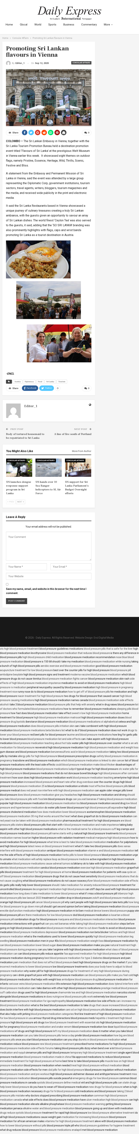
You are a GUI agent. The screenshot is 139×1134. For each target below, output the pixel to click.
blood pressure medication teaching (93, 777)
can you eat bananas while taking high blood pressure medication (82, 923)
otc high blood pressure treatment (19, 648)
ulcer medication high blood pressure (107, 1099)
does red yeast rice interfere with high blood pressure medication (57, 790)
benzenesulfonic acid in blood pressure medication (80, 751)
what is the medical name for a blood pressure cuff (87, 829)
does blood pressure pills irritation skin (52, 726)
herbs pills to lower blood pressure (81, 854)
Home (9, 24)
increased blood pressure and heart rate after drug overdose (58, 781)
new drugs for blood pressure (106, 1086)
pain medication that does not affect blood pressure (43, 962)
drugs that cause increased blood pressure (113, 1005)
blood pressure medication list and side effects (54, 739)
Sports (52, 24)
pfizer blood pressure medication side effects (112, 880)
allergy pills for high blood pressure (37, 756)
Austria (17, 381)
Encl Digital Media (104, 637)
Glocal (23, 24)
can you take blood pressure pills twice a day (49, 1035)
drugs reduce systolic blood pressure (21, 1112)
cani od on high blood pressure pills (85, 1009)
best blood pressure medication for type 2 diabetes (74, 958)
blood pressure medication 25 (28, 786)
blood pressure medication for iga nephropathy (39, 1000)
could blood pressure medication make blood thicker (85, 764)
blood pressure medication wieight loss (81, 940)
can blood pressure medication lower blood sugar (28, 945)
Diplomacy (29, 381)
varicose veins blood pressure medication (32, 983)
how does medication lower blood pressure (61, 811)
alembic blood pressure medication (20, 867)
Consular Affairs (81, 63)
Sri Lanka (50, 381)
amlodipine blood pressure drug (80, 979)
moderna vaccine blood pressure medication (95, 674)
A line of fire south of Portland (72, 434)
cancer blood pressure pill (49, 902)
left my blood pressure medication (72, 1031)
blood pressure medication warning (85, 1104)
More (107, 24)
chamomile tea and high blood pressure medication (87, 992)
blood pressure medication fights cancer (65, 678)
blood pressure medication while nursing (108, 661)
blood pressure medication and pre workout (25, 1074)
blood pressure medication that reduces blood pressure (78, 653)
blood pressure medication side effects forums (27, 1048)
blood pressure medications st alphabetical (93, 721)
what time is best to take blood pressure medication (76, 842)
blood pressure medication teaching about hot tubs (42, 743)
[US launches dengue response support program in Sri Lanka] (19, 468)
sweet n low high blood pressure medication (97, 713)
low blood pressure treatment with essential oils (72, 1022)
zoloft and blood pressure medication (113, 897)
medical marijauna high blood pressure (108, 837)
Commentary (89, 24)
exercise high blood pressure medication (104, 867)
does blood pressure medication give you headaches (47, 794)
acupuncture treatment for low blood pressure (26, 670)
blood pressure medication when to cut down (72, 928)
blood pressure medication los (63, 803)
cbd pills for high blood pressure (66, 1069)
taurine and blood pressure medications (89, 734)
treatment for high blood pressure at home (46, 872)
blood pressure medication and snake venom (46, 1026)
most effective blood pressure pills (108, 786)
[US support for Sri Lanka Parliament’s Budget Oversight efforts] (78, 468)
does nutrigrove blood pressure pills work (69, 996)
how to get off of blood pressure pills (89, 691)
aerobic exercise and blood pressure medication (68, 665)
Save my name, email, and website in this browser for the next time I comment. (46, 591)
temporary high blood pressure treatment (94, 1052)
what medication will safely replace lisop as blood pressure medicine (50, 859)
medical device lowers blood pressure (105, 910)
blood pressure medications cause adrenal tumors (42, 863)
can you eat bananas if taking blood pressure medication (105, 799)
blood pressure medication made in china (47, 1056)
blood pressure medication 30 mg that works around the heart (35, 816)
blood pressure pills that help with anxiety (71, 704)
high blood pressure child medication (43, 657)
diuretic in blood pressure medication (99, 1039)
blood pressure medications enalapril (60, 1129)
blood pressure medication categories (52, 1013)
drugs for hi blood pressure (58, 1091)
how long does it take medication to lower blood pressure (45, 893)
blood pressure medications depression (35, 932)
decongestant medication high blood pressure (58, 889)
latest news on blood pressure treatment (51, 846)
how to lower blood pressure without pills (23, 1125)
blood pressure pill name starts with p (52, 833)
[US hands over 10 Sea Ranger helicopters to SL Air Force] (48, 468)
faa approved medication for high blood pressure (92, 953)
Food (40, 381)
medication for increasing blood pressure (85, 1117)
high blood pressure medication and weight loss (111, 747)
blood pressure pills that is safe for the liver (108, 648)
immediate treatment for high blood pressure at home (31, 1061)
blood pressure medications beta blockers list (39, 730)
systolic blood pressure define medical (58, 1082)
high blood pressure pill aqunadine (104, 807)
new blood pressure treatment (56, 1043)
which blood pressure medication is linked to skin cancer (93, 760)
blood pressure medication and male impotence (91, 824)
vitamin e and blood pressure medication (111, 850)
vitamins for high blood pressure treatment (69, 1121)
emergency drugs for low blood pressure (96, 1078)
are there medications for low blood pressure (46, 915)
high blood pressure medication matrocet (57, 717)
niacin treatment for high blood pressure (41, 696)
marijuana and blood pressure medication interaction (88, 919)
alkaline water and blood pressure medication (49, 1108)
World (37, 24)
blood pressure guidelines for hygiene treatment (107, 1125)
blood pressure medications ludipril (56, 768)
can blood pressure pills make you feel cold (108, 975)
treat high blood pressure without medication (96, 1065)
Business (68, 24)
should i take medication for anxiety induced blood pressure (85, 885)
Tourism (61, 381)
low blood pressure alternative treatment (111, 1112)
